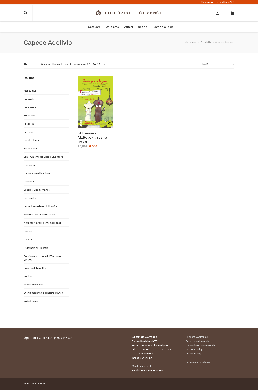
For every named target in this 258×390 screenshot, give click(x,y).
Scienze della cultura (36, 268)
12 (88, 64)
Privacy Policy (194, 349)
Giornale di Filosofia (37, 247)
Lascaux (29, 181)
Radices (28, 231)
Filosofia (29, 123)
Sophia (28, 276)
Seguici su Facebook (198, 362)
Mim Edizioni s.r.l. (141, 366)
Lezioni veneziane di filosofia (40, 206)
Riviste (28, 239)
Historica (29, 165)
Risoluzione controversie (200, 345)
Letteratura (31, 198)
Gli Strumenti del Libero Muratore (43, 156)
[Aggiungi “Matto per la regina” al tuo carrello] (85, 119)
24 (94, 64)
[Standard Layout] (26, 64)
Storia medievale (33, 284)
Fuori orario (31, 148)
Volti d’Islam (31, 301)
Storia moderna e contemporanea (43, 292)
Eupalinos (29, 115)
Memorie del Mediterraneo (39, 214)
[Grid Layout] (37, 64)
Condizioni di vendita (198, 341)
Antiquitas (30, 90)
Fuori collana (31, 140)
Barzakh (29, 99)
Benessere (30, 107)
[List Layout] (31, 64)
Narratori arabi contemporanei (42, 222)
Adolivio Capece (87, 133)
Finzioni (82, 141)
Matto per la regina (92, 138)
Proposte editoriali (197, 336)
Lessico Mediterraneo (37, 189)
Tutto (101, 64)
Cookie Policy (193, 353)
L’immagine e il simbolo (37, 173)
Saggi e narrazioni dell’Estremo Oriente (42, 258)
